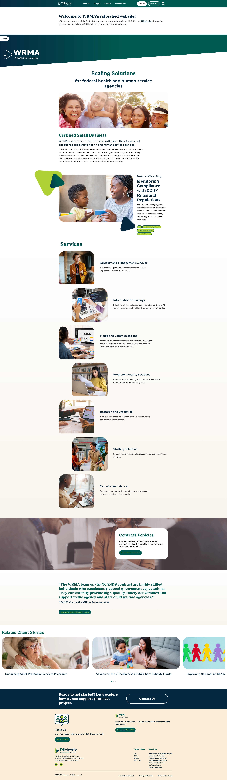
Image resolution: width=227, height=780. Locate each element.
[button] (111, 681)
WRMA (136, 756)
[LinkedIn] (61, 764)
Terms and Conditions (165, 776)
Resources (137, 760)
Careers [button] (142, 4)
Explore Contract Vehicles (130, 553)
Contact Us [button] (154, 4)
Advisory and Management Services (123, 262)
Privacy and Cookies (145, 776)
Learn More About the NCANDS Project (75, 612)
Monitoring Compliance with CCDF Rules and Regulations (148, 191)
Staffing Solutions (125, 449)
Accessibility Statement (126, 776)
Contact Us (147, 699)
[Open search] (163, 3)
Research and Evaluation (145, 230)
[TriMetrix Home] (65, 3)
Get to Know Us (62, 739)
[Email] (56, 764)
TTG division (146, 21)
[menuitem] (86, 3)
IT (139, 227)
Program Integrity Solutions (151, 227)
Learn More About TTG (125, 730)
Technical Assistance (144, 233)
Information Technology (129, 300)
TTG (135, 753)
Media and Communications (118, 335)
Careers (136, 758)
